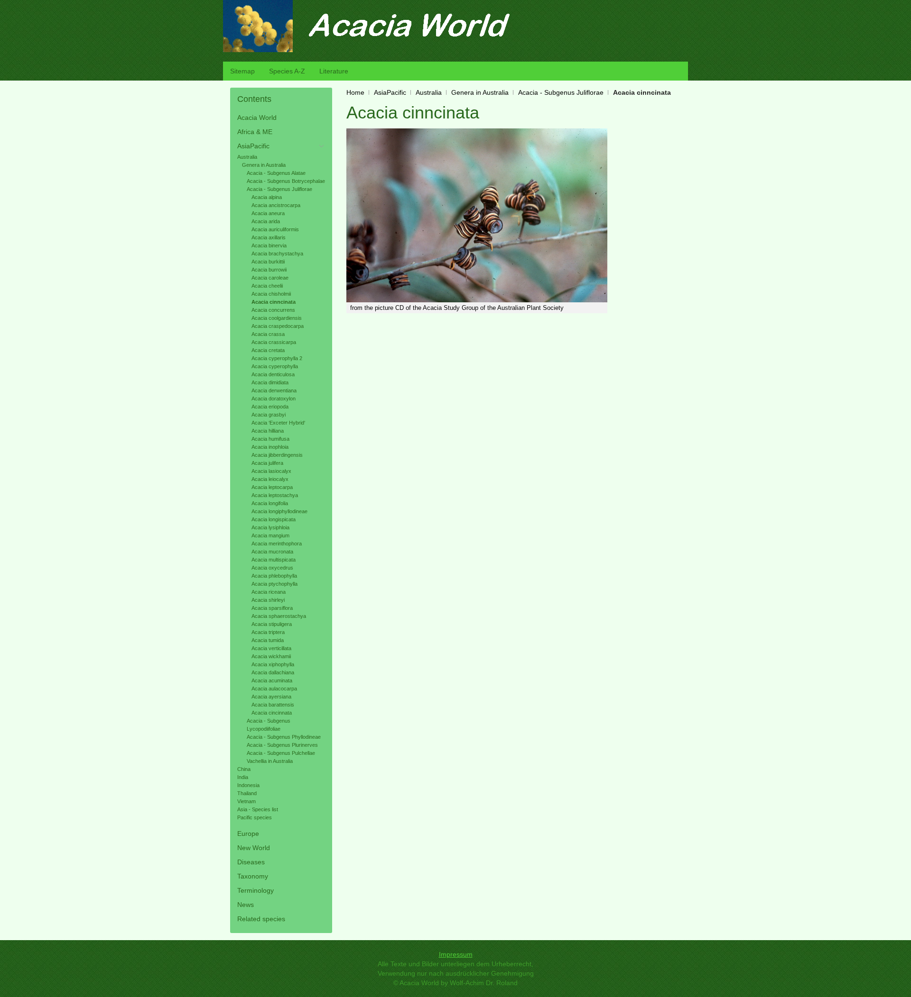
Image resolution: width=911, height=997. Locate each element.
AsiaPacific (390, 92)
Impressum (456, 954)
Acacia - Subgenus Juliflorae (561, 92)
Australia (429, 92)
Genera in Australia (480, 92)
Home (355, 92)
